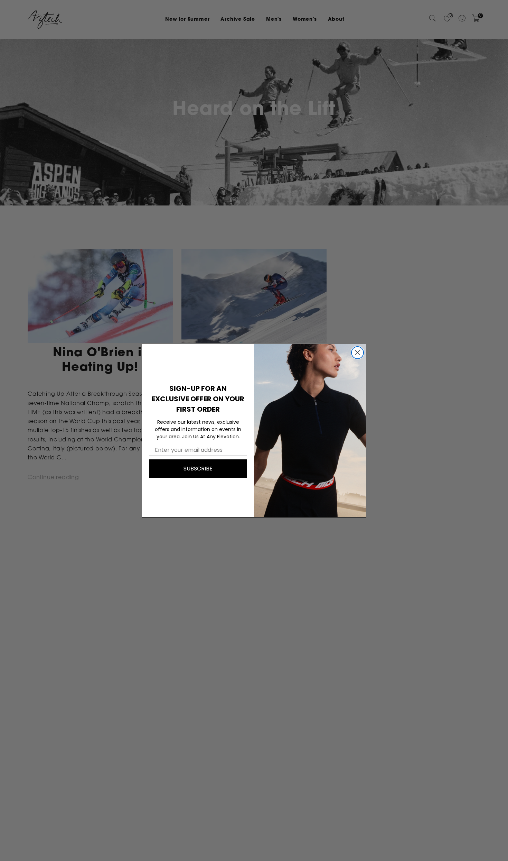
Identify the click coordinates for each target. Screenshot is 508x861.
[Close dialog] (357, 353)
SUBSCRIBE (198, 469)
